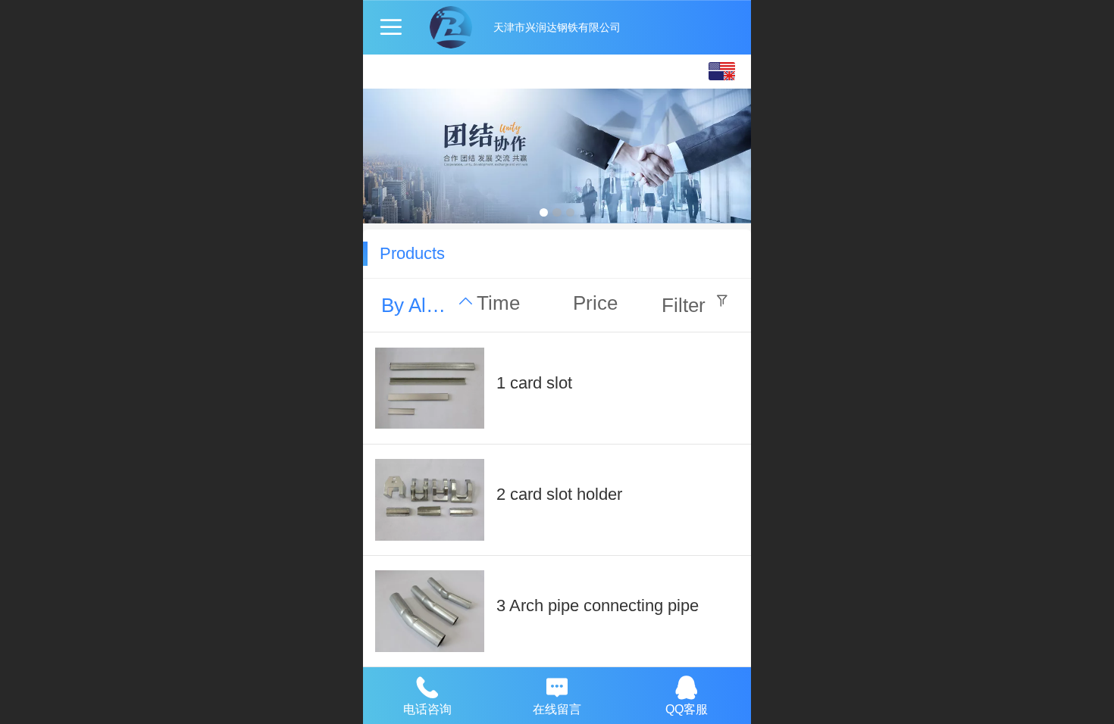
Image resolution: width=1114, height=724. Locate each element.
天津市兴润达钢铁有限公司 (557, 27)
